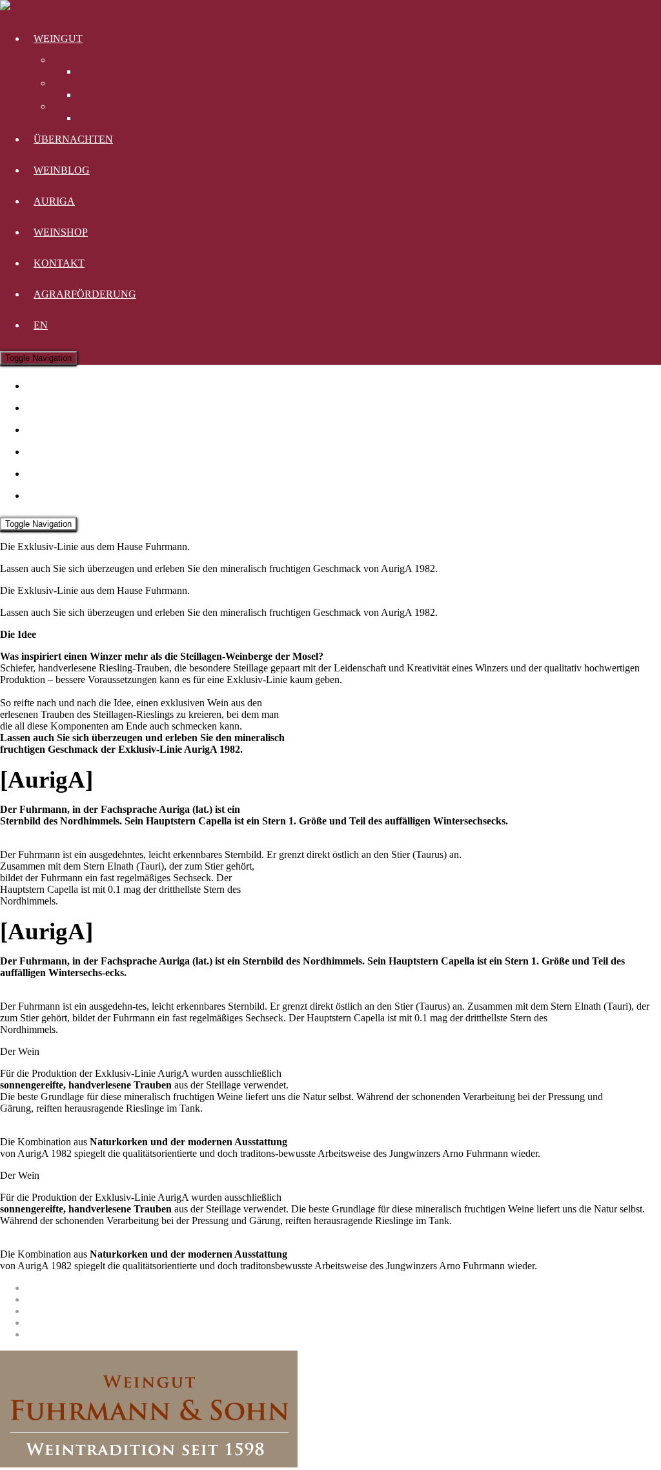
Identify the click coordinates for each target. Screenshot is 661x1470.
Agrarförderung (85, 294)
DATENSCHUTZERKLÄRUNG (97, 1299)
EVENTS (54, 429)
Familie (92, 117)
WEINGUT (58, 38)
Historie (93, 94)
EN (41, 325)
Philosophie (101, 71)
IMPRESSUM (56, 1287)
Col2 (62, 82)
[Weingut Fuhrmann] (5, 6)
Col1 (62, 59)
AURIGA (54, 201)
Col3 (62, 106)
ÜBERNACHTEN (73, 139)
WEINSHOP (61, 232)
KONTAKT (59, 263)
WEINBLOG (62, 170)
